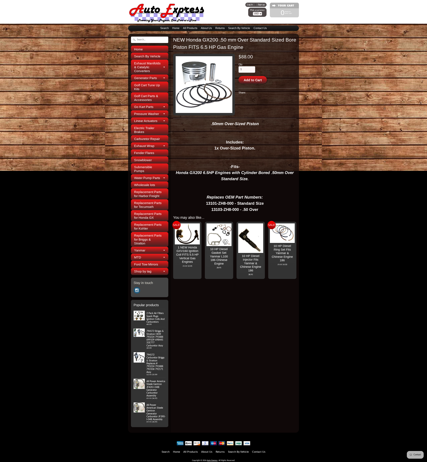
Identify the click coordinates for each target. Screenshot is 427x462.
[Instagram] (137, 290)
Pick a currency (257, 10)
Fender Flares (144, 153)
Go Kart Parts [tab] (143, 107)
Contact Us (260, 28)
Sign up (261, 5)
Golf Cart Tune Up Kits (147, 87)
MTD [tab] (137, 257)
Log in (250, 5)
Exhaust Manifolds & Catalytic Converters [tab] (147, 67)
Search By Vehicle (239, 28)
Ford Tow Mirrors (146, 264)
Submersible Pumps (143, 169)
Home (175, 28)
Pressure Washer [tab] (146, 114)
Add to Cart (253, 80)
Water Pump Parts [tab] (147, 178)
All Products (190, 28)
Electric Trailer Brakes (144, 130)
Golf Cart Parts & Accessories (146, 98)
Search (164, 28)
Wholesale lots (144, 185)
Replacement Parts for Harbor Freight (148, 194)
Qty (240, 64)
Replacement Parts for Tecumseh (148, 205)
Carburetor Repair (147, 139)
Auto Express (212, 460)
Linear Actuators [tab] (145, 121)
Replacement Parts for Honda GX (148, 215)
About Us (206, 28)
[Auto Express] (166, 20)
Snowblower (143, 160)
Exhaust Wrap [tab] (144, 146)
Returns (220, 28)
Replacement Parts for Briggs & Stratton (148, 239)
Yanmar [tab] (139, 250)
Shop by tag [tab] (142, 271)
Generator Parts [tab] (145, 78)
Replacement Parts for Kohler (148, 226)
